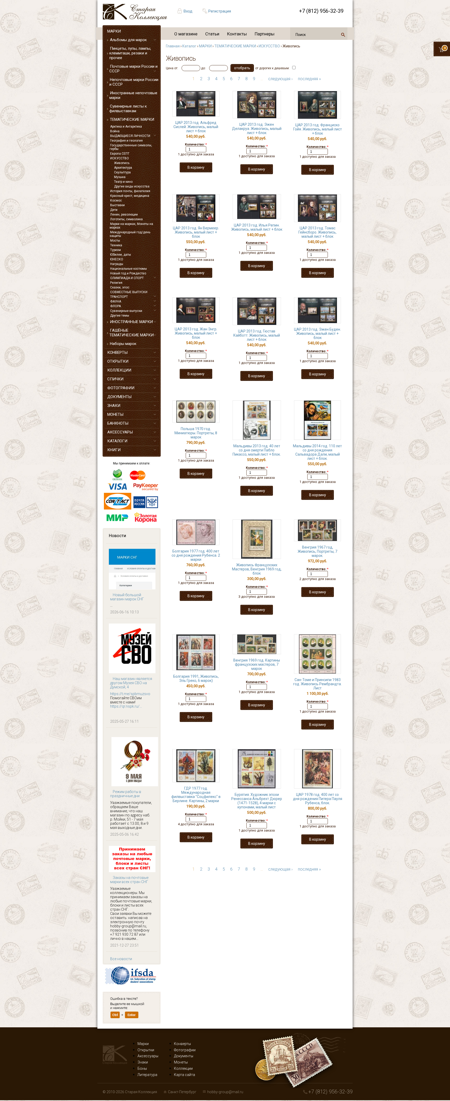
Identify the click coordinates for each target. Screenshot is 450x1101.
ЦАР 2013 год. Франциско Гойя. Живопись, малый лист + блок (317, 129)
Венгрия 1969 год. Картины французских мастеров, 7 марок (256, 664)
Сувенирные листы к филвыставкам (128, 108)
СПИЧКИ (115, 379)
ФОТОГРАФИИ (120, 388)
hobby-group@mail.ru (225, 1092)
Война (115, 131)
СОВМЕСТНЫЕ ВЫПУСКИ (128, 292)
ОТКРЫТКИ (117, 361)
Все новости (121, 959)
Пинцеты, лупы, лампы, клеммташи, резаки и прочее (130, 53)
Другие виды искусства (131, 186)
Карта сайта (184, 1075)
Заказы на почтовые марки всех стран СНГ (129, 880)
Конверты (182, 1044)
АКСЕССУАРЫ (120, 432)
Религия (116, 283)
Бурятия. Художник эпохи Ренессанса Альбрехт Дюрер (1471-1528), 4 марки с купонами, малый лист (256, 800)
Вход (188, 11)
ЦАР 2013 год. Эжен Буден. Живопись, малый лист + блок (317, 333)
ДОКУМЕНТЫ (119, 396)
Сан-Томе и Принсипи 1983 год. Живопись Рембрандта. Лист (317, 684)
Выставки (117, 205)
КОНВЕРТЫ (117, 352)
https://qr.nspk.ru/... (126, 706)
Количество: (196, 144)
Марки (143, 1044)
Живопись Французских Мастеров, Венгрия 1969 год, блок (257, 569)
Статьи (212, 33)
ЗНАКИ (113, 405)
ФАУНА (115, 301)
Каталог (189, 46)
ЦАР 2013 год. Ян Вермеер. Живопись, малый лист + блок (196, 232)
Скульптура (122, 172)
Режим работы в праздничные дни (125, 794)
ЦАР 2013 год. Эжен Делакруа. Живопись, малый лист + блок (257, 128)
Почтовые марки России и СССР (133, 68)
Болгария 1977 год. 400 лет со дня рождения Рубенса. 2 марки (196, 555)
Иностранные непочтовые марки (133, 95)
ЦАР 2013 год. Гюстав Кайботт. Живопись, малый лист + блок (256, 335)
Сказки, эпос (119, 287)
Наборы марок (123, 343)
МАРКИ (114, 31)
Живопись (121, 163)
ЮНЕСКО (116, 259)
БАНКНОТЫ (117, 423)
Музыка (120, 177)
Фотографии (185, 1050)
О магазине (185, 33)
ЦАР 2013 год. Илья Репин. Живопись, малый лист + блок (256, 227)
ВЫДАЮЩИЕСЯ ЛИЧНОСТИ (130, 136)
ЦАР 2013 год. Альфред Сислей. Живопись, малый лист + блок (195, 127)
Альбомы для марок (128, 39)
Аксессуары (148, 1056)
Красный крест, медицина (129, 196)
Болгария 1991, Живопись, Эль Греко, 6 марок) (196, 678)
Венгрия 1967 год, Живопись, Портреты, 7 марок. (317, 551)
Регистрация (219, 11)
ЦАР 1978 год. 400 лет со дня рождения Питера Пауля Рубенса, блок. (317, 798)
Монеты (181, 1062)
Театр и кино (123, 182)
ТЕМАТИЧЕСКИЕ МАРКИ (132, 119)
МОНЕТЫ (115, 414)
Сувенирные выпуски (126, 311)
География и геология (126, 140)
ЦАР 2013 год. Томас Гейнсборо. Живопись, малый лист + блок (317, 232)
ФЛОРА (115, 306)
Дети (113, 210)
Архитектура (123, 167)
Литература (147, 1075)
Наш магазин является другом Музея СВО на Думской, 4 (131, 683)
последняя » (309, 78)
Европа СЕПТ (119, 153)
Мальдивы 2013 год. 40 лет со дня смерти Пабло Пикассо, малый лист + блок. (257, 450)
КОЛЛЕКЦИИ (119, 370)
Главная (173, 46)
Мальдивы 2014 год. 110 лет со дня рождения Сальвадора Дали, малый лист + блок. (317, 452)
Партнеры (264, 33)
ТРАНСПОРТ (119, 297)
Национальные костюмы (128, 268)
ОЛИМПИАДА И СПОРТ (127, 278)
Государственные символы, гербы (131, 147)
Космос (116, 200)
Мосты (115, 240)
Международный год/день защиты (130, 234)
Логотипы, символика (126, 219)
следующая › (280, 78)
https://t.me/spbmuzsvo (130, 694)
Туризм (115, 250)
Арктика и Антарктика (126, 126)
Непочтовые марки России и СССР (133, 82)
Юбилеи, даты (120, 254)
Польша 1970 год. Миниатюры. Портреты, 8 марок (195, 433)
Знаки (143, 1062)
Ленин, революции (124, 214)
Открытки (146, 1050)
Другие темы (119, 315)
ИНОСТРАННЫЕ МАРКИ (131, 321)
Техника (116, 245)
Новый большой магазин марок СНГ (127, 597)
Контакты (237, 33)
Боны (142, 1068)
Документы (183, 1056)
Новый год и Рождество (128, 273)
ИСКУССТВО (119, 158)
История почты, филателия (130, 191)
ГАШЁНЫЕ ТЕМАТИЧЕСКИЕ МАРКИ (131, 332)
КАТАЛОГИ (117, 441)
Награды (116, 264)
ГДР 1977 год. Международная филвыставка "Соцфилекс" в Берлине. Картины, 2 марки (196, 794)
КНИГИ (114, 450)
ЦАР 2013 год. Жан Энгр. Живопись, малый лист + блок (196, 333)
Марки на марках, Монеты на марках (131, 225)
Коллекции (183, 1068)
